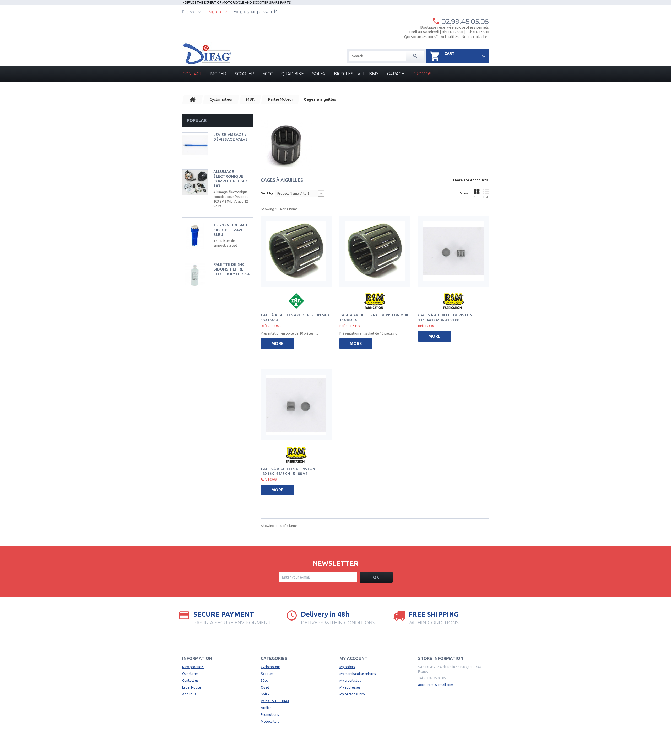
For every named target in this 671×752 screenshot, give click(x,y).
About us (189, 694)
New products (193, 667)
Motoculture (270, 721)
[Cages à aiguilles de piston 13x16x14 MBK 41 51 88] (453, 251)
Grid (476, 197)
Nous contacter (475, 36)
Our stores (190, 673)
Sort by (267, 193)
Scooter (244, 73)
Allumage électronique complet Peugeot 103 (232, 178)
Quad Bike (292, 73)
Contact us (190, 680)
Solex (319, 73)
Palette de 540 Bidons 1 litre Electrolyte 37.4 (231, 269)
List (485, 197)
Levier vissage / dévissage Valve (230, 136)
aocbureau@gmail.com (435, 684)
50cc (267, 73)
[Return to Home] (192, 99)
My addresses (349, 687)
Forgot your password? (255, 11)
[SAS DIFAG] (206, 53)
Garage (395, 73)
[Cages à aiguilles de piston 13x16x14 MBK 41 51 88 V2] (296, 404)
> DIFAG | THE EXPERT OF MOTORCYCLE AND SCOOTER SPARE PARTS (236, 2)
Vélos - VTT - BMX (275, 701)
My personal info (352, 694)
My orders (347, 667)
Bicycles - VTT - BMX (356, 73)
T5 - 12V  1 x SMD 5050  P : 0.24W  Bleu (230, 230)
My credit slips (350, 680)
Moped (218, 73)
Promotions (270, 714)
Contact (192, 73)
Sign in (215, 11)
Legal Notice (191, 687)
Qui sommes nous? (421, 36)
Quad (265, 687)
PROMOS (422, 73)
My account (353, 658)
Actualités (450, 36)
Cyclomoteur (270, 667)
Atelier (266, 707)
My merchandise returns (357, 673)
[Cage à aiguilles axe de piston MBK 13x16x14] (296, 251)
